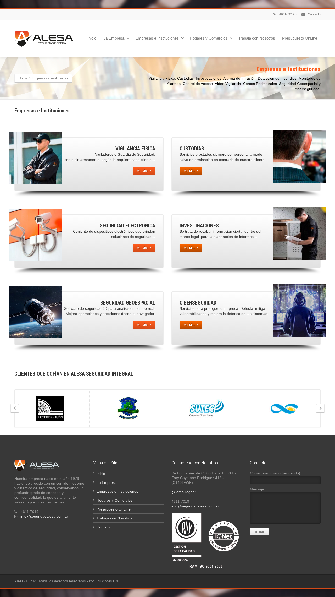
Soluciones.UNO (107, 581)
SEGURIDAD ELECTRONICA (127, 225)
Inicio (91, 38)
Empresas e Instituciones (157, 38)
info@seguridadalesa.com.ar (44, 516)
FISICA (135, 148)
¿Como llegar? (183, 492)
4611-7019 (286, 14)
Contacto (314, 14)
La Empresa (113, 38)
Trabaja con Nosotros (256, 38)
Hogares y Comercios (208, 38)
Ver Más (142, 171)
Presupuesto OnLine (299, 38)
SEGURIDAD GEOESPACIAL (127, 303)
